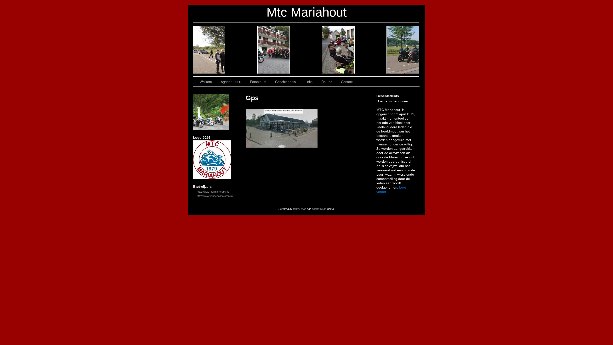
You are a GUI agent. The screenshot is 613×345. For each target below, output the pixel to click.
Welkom (209, 50)
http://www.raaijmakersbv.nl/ (213, 191)
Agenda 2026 (241, 50)
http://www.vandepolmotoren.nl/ (215, 196)
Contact (403, 50)
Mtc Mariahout (307, 12)
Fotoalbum (274, 50)
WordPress (299, 208)
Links (338, 50)
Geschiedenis (306, 50)
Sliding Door (319, 208)
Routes (371, 50)
